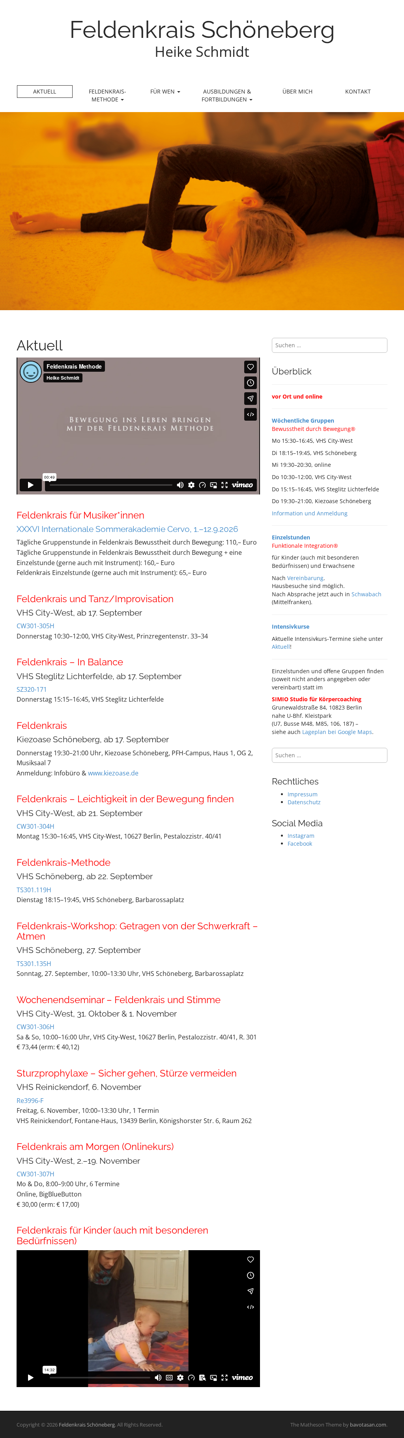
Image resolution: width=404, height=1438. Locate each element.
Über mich (297, 91)
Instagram (301, 835)
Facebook (300, 843)
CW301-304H (35, 826)
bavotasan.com (368, 1424)
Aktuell (44, 91)
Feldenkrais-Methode (107, 95)
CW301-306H (35, 1026)
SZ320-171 (32, 689)
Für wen (163, 91)
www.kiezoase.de (113, 773)
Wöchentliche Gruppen (303, 420)
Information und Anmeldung (310, 513)
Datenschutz (304, 802)
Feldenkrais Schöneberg (202, 29)
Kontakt (358, 91)
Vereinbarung (305, 578)
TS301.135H (34, 963)
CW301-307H (35, 1174)
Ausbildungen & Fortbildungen (226, 95)
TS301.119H (34, 890)
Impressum (303, 794)
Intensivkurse (290, 626)
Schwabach (367, 594)
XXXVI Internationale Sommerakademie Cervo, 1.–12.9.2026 (127, 529)
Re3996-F (30, 1100)
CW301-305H (35, 626)
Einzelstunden (291, 537)
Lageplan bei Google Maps (337, 732)
